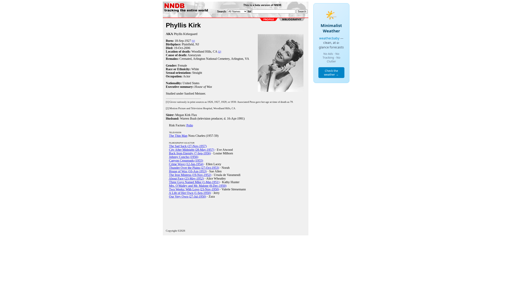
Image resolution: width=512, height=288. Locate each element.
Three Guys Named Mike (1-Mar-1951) (194, 182)
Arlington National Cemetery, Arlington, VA (221, 58)
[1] (193, 40)
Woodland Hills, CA (204, 51)
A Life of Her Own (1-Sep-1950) (190, 193)
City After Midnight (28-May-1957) (191, 149)
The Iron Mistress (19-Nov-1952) (190, 175)
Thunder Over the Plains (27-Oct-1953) (194, 167)
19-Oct (178, 48)
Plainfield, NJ (190, 44)
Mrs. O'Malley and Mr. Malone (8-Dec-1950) (197, 185)
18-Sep (179, 40)
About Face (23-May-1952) (186, 178)
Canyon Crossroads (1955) (186, 160)
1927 (188, 40)
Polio (189, 125)
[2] (219, 51)
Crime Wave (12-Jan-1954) (186, 164)
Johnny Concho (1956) (183, 157)
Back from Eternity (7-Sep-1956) (190, 153)
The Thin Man (178, 135)
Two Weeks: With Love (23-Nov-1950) (194, 189)
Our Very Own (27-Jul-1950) (187, 196)
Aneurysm (194, 55)
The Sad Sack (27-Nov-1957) (188, 146)
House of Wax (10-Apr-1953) (188, 171)
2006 (187, 48)
